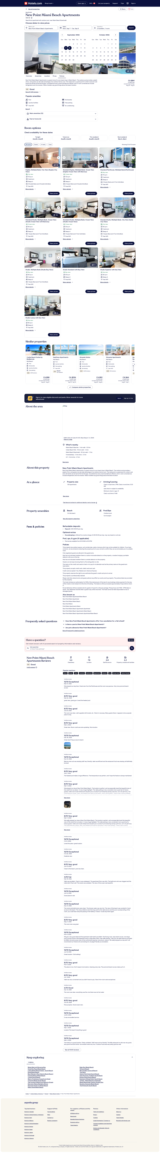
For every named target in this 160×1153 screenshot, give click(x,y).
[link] (130, 9)
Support (115, 3)
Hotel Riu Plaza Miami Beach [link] (36, 1069)
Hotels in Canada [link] (29, 1111)
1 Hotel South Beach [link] (34, 1077)
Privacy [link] (95, 1114)
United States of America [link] (36, 1094)
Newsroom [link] (73, 1116)
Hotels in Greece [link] (29, 1138)
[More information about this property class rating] (31, 18)
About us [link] (118, 1111)
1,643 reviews (31, 667)
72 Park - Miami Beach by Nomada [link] (90, 1080)
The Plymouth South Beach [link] (88, 1085)
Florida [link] (46, 1094)
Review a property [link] (52, 1120)
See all (28, 109)
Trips (122, 3)
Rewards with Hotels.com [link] (123, 1120)
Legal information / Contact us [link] (101, 1120)
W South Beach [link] (84, 1069)
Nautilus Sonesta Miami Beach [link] (89, 1084)
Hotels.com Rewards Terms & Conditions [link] (101, 1128)
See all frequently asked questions (74, 631)
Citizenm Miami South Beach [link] (37, 1080)
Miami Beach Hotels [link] (55, 1094)
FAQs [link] (48, 1114)
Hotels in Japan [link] (28, 1132)
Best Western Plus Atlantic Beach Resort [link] (40, 1074)
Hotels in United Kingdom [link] (31, 1123)
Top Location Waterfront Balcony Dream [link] (40, 1082)
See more (66, 462)
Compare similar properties (81, 387)
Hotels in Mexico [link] (28, 1120)
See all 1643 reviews (72, 1050)
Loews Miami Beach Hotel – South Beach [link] (40, 1070)
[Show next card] (134, 364)
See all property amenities (71, 519)
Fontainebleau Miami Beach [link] (36, 1075)
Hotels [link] (27, 1094)
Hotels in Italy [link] (28, 1117)
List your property (104, 3)
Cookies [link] (95, 1117)
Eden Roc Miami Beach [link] (87, 1067)
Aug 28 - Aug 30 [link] (94, 139)
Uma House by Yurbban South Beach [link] (91, 1075)
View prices (54, 193)
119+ (131, 71)
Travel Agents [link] (74, 1125)
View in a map (68, 439)
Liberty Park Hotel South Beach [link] (89, 1074)
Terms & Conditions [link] (98, 1111)
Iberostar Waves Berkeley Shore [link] (38, 1084)
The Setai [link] (83, 1072)
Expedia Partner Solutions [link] (77, 1119)
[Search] (132, 648)
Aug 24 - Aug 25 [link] (38, 139)
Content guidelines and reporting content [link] (102, 1124)
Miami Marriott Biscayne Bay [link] (37, 1067)
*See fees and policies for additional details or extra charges (79, 502)
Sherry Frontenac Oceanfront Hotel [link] (39, 1079)
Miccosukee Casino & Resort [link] (88, 1070)
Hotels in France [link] (28, 1126)
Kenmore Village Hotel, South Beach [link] (91, 1079)
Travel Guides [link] (120, 1117)
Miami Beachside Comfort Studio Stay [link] (91, 1082)
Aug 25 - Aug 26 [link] (66, 139)
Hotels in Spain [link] (28, 1129)
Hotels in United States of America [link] (33, 1114)
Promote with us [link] (74, 1122)
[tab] (31, 1062)
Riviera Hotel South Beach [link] (88, 1077)
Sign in (133, 3)
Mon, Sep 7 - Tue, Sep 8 (71, 28)
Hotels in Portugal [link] (29, 1135)
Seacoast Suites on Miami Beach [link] (38, 1085)
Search (131, 28)
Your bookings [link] (51, 1111)
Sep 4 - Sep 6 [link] (122, 139)
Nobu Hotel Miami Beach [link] (35, 1087)
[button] (69, 44)
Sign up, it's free (128, 398)
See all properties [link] (34, 9)
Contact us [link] (50, 1117)
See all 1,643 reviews (32, 92)
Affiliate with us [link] (74, 1113)
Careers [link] (118, 1114)
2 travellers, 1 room (103, 28)
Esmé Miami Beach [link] (33, 1072)
